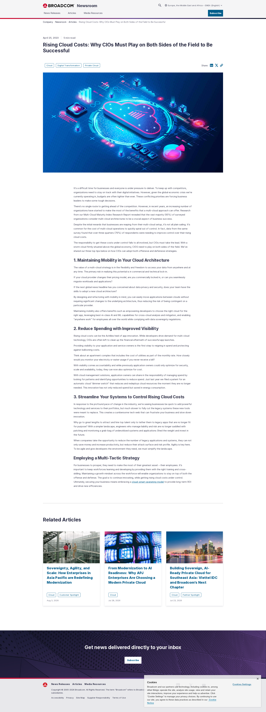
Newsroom (87, 5)
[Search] (159, 5)
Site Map (80, 697)
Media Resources (95, 684)
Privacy (70, 697)
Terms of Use (119, 697)
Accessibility (57, 697)
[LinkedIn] (211, 65)
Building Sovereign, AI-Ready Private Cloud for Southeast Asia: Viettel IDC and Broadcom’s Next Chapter (193, 577)
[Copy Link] (221, 65)
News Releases (60, 684)
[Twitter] (216, 65)
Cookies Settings (242, 684)
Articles (77, 684)
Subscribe (215, 13)
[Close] (258, 679)
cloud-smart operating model (148, 481)
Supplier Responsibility (98, 697)
